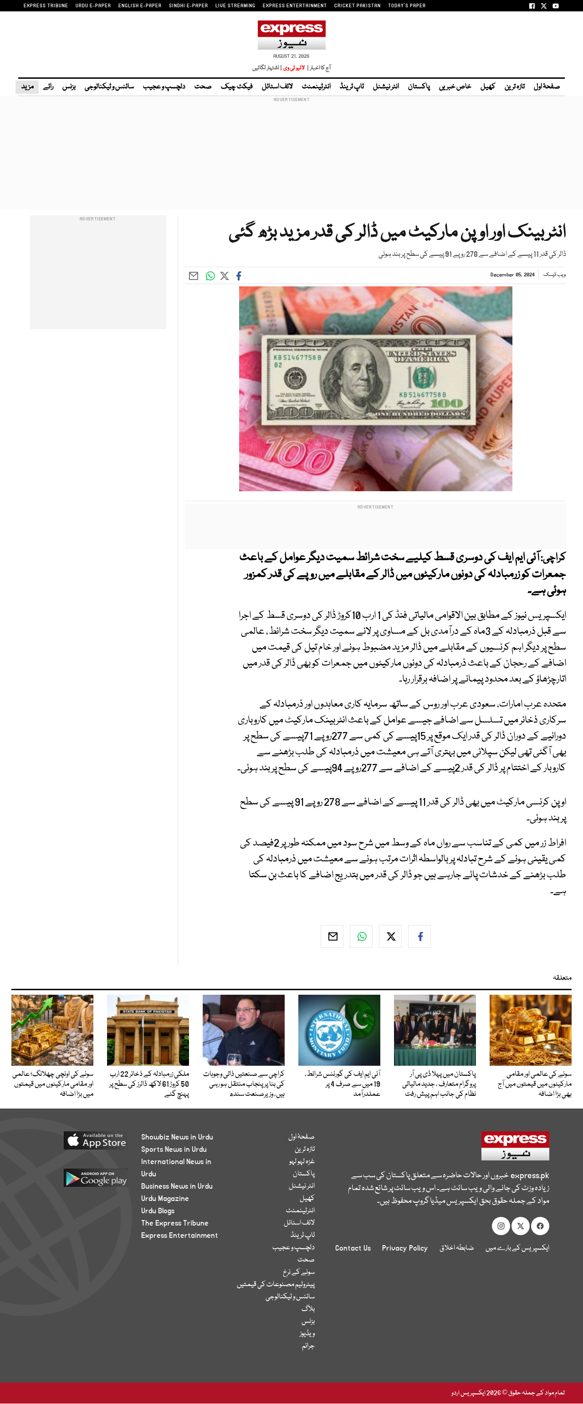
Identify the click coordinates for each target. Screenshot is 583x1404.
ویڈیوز (307, 1333)
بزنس (69, 86)
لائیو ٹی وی (294, 68)
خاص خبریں (455, 86)
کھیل (488, 86)
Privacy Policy (405, 1248)
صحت (203, 86)
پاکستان (419, 86)
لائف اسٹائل (277, 86)
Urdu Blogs (157, 1211)
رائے (48, 86)
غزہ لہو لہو (302, 1161)
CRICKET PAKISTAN (357, 6)
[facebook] (419, 936)
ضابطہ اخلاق (457, 1248)
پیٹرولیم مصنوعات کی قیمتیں (276, 1284)
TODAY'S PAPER (407, 6)
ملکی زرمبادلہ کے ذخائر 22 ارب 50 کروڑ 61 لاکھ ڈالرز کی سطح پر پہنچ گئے (149, 1084)
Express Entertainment (179, 1235)
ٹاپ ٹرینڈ (352, 86)
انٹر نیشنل (386, 86)
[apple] (81, 1143)
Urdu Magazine (165, 1198)
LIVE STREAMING (235, 6)
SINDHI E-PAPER (188, 6)
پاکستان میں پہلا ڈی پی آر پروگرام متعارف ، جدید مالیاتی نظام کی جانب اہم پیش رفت (439, 1084)
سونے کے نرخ (299, 1272)
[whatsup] (361, 936)
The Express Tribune (175, 1223)
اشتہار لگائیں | (267, 68)
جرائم (308, 1346)
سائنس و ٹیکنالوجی (109, 86)
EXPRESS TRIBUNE (46, 6)
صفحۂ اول (547, 86)
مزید (27, 86)
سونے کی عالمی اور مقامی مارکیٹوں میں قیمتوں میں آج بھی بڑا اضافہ (535, 1084)
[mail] (332, 936)
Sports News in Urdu (174, 1149)
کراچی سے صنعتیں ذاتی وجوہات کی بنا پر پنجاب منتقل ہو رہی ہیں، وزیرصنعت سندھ (244, 1084)
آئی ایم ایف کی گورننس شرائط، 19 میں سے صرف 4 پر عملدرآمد (342, 1084)
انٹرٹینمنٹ (316, 86)
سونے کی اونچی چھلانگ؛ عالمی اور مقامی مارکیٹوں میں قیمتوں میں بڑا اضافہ (52, 1084)
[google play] (81, 1181)
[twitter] (390, 936)
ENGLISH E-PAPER (140, 6)
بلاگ (308, 1309)
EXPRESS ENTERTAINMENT (295, 6)
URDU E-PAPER (93, 6)
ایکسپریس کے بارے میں (517, 1248)
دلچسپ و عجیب (164, 86)
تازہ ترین (515, 86)
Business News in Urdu (177, 1186)
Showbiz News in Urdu (177, 1137)
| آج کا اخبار (318, 68)
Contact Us (353, 1248)
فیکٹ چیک (237, 86)
